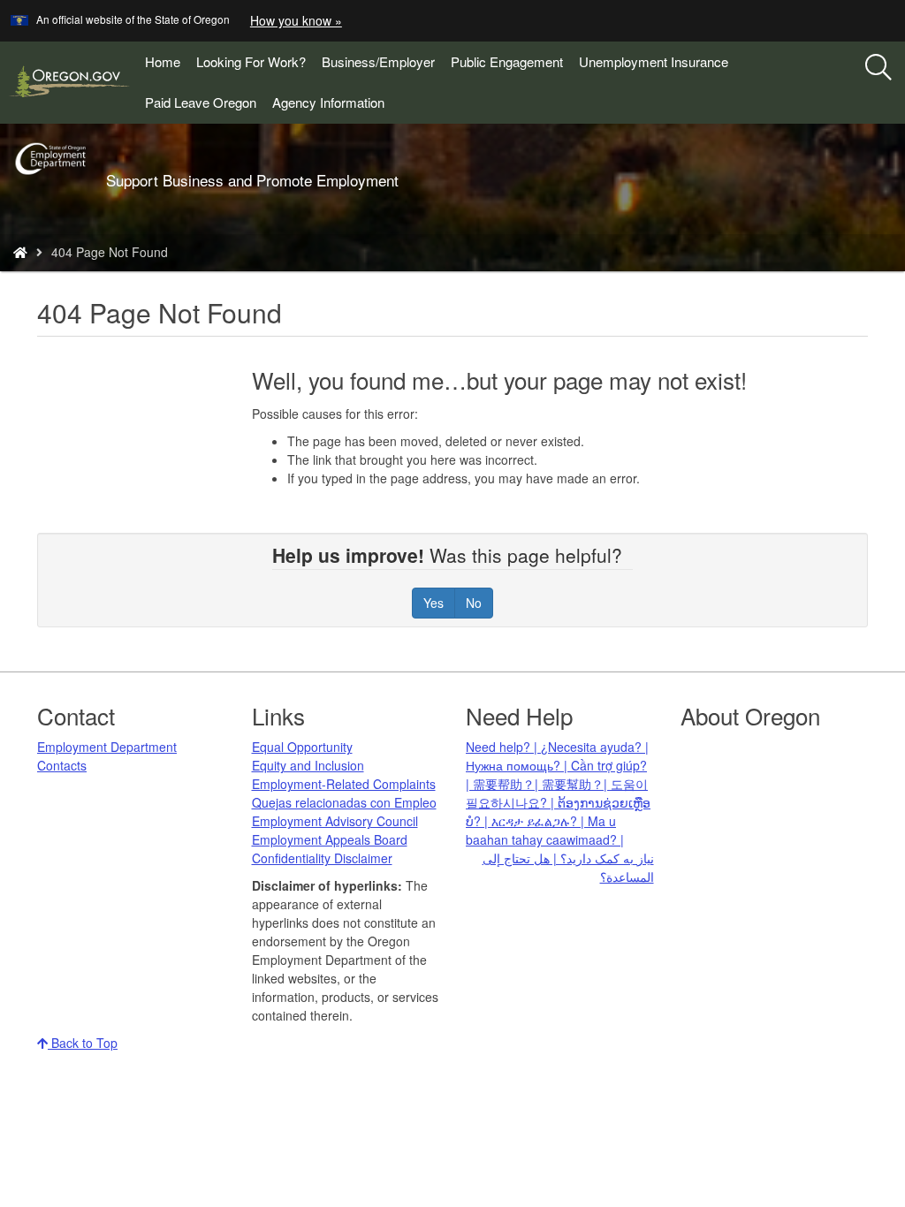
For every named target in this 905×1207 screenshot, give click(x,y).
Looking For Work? (251, 61)
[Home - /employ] (20, 252)
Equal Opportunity (302, 746)
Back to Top (83, 1042)
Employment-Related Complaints (344, 784)
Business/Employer (378, 61)
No (474, 602)
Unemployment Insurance (653, 61)
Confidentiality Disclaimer (322, 858)
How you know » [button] (296, 20)
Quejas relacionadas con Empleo (344, 802)
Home (162, 61)
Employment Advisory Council (335, 821)
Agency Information (328, 102)
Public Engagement (507, 61)
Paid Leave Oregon (200, 102)
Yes (433, 602)
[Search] (878, 68)
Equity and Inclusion (308, 765)
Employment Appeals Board (329, 839)
